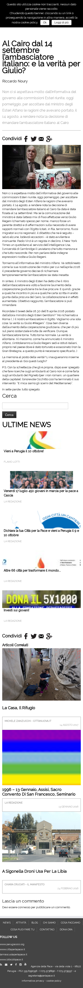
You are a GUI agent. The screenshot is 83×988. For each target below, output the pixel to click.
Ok (44, 22)
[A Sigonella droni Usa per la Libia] (41, 836)
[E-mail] (7, 964)
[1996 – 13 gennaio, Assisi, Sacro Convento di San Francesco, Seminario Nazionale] (41, 768)
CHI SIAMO (49, 922)
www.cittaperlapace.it (12, 949)
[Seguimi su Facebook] (17, 964)
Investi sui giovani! (16, 610)
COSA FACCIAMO (70, 922)
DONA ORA (66, 929)
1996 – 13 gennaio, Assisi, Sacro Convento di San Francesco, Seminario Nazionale (38, 794)
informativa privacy (33, 980)
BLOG (34, 922)
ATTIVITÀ (21, 922)
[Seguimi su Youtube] (26, 964)
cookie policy (53, 980)
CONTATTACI (47, 929)
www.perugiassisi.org (12, 944)
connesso (24, 907)
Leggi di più (61, 22)
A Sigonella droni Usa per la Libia (34, 871)
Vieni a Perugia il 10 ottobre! (24, 451)
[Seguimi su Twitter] (12, 964)
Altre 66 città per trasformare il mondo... (32, 570)
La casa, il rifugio (18, 707)
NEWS (7, 922)
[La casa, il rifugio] (41, 674)
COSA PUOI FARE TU (23, 929)
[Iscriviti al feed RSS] (2, 964)
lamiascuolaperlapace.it (13, 954)
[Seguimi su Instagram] (21, 964)
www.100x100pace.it (11, 959)
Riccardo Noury (15, 81)
